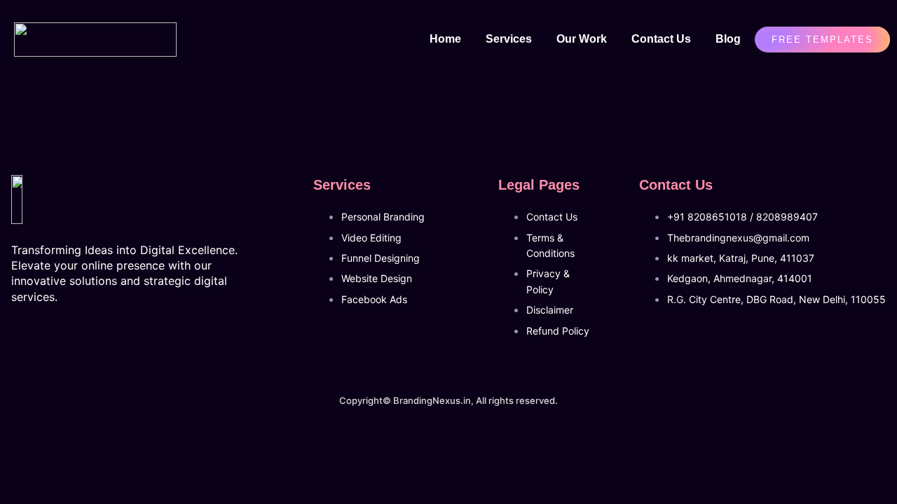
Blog (728, 39)
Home (445, 39)
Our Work (581, 39)
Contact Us (661, 39)
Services (509, 39)
